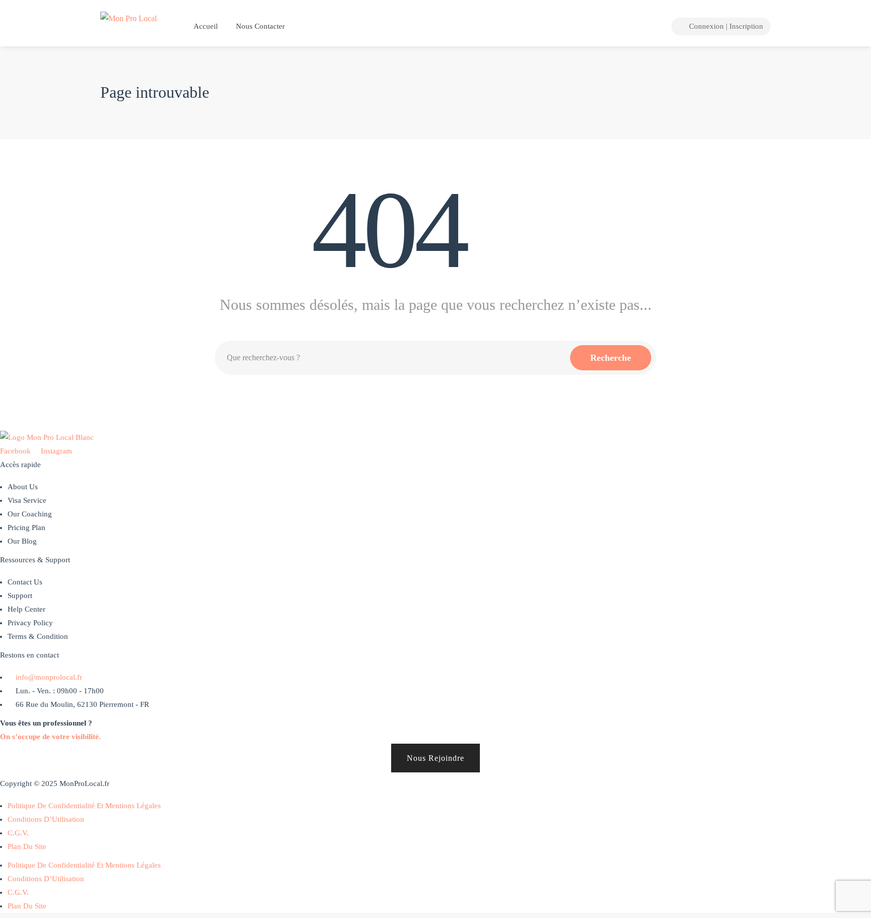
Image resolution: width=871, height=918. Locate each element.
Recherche (610, 358)
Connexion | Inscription (725, 26)
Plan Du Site (27, 846)
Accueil (205, 26)
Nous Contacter (260, 26)
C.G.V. (18, 833)
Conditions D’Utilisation (46, 819)
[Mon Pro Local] (128, 17)
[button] (435, 758)
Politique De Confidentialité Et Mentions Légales (84, 806)
